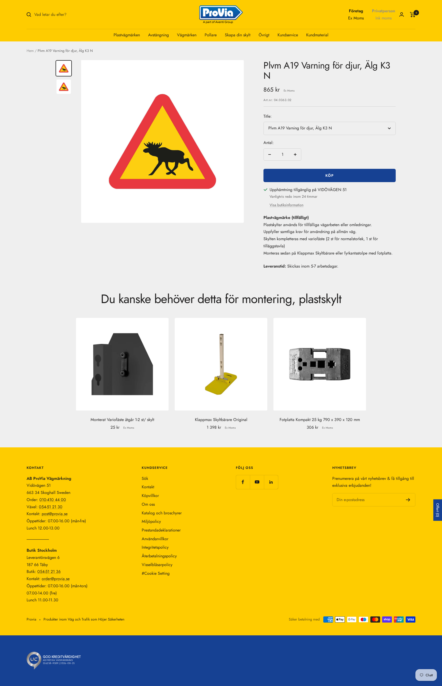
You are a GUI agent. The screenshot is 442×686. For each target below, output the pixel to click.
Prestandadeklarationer (161, 530)
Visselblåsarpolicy (157, 565)
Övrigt (264, 35)
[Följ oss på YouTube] (257, 482)
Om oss (148, 504)
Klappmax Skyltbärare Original (221, 420)
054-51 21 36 (49, 571)
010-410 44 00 (52, 500)
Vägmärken (186, 35)
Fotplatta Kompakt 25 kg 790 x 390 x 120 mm (320, 420)
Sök (145, 478)
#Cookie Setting (156, 573)
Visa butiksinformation (286, 204)
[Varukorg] (412, 14)
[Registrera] (408, 500)
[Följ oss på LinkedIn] (271, 482)
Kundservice (288, 35)
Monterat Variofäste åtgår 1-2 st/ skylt (122, 420)
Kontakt (148, 487)
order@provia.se (56, 579)
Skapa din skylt (237, 35)
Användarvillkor (155, 539)
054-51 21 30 (50, 507)
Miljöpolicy (151, 521)
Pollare (211, 35)
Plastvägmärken (127, 35)
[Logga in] (401, 14)
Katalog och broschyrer (162, 513)
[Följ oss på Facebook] (243, 482)
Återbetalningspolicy (159, 556)
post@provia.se (55, 514)
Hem (30, 50)
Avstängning (158, 35)
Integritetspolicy (155, 547)
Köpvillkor (150, 496)
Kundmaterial (317, 35)
